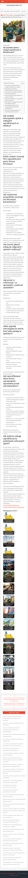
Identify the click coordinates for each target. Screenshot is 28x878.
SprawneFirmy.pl (14, 5)
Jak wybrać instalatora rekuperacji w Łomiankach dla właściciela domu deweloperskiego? (11, 729)
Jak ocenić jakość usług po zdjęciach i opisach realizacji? (13, 96)
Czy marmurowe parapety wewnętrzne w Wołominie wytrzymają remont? (12, 839)
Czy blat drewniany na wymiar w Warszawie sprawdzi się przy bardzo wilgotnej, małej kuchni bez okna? (14, 699)
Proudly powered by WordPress (8, 873)
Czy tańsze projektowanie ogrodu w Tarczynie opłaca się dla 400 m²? (13, 754)
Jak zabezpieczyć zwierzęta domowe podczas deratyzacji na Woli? (13, 844)
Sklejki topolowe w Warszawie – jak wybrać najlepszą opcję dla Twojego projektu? (13, 765)
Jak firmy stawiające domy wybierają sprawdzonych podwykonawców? (11, 821)
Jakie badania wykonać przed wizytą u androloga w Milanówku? (14, 776)
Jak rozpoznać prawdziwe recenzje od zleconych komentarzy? (13, 92)
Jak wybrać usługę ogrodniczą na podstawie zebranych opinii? (12, 111)
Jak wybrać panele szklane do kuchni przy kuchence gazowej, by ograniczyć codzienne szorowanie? (13, 759)
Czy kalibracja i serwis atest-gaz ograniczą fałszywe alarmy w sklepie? (12, 825)
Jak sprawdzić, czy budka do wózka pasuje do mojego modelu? (13, 740)
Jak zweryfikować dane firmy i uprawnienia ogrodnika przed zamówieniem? (12, 107)
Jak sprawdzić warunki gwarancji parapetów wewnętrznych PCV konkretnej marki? (13, 744)
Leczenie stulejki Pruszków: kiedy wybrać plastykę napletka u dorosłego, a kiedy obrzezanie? (12, 718)
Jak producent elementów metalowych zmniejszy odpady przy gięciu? (12, 858)
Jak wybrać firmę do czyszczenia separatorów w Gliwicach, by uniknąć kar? (14, 853)
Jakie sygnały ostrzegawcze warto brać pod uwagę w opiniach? (14, 102)
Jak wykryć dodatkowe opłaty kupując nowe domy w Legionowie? (13, 816)
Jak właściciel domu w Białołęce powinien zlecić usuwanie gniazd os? (14, 735)
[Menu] (2, 1)
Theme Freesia (14, 875)
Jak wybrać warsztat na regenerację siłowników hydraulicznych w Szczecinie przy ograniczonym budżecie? (14, 810)
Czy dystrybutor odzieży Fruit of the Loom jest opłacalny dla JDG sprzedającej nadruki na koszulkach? (13, 771)
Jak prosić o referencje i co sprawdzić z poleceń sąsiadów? (14, 99)
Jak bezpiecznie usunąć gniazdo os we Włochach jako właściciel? (14, 805)
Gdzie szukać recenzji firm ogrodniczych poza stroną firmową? (13, 89)
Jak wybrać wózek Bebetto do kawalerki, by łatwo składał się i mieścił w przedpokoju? (14, 704)
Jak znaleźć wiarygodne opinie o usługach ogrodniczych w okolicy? (13, 86)
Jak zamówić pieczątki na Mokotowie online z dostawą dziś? (13, 724)
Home (3, 15)
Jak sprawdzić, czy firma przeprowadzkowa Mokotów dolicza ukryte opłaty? (13, 781)
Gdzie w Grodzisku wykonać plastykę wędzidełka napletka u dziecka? (14, 800)
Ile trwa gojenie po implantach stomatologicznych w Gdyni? (10, 786)
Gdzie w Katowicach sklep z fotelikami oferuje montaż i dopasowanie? (13, 830)
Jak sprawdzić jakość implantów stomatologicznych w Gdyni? (10, 790)
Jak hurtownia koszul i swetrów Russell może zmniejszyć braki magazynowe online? (13, 863)
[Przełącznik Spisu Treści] (21, 83)
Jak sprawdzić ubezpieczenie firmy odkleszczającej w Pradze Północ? (11, 749)
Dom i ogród (10, 15)
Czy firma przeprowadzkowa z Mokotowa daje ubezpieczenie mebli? (13, 795)
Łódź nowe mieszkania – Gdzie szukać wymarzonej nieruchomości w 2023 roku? (12, 849)
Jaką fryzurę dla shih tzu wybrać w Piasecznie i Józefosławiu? (13, 835)
